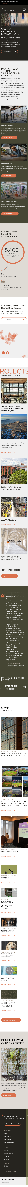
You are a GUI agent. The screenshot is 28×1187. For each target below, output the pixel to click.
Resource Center (8, 1153)
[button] (25, 9)
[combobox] (14, 319)
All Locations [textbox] (7, 319)
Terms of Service (7, 1171)
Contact (6, 1156)
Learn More (4, 3)
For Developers (8, 1136)
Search (6, 1150)
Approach (6, 1133)
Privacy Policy (16, 1171)
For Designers (7, 1139)
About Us (6, 1159)
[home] (8, 9)
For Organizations (9, 1142)
